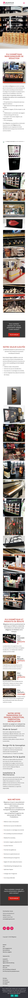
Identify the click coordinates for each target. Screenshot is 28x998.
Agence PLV (5, 961)
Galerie (4, 944)
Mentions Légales (7, 952)
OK (12, 995)
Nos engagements (7, 948)
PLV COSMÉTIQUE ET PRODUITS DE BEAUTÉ (14, 620)
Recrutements (6, 950)
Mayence (14, 937)
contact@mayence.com (9, 919)
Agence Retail (6, 965)
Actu (4, 946)
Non (16, 995)
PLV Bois (5, 978)
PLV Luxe (5, 967)
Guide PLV (5, 959)
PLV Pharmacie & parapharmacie (11, 971)
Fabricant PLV (6, 956)
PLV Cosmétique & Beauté (9, 969)
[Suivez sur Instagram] (11, 928)
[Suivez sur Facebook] (8, 928)
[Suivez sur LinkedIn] (4, 928)
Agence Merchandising (8, 962)
